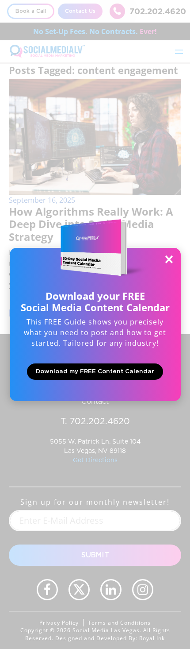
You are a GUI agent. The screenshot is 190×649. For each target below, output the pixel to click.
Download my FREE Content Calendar (95, 371)
